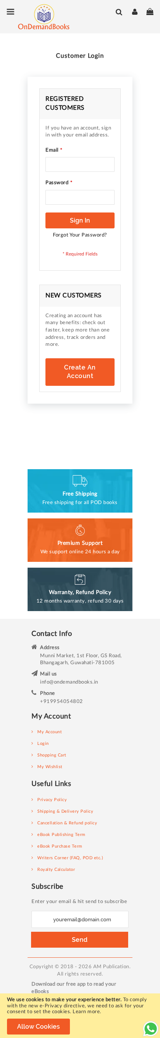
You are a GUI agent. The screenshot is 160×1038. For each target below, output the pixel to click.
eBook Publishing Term (61, 834)
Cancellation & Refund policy (67, 823)
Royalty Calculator (56, 869)
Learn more (86, 1011)
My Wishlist (50, 767)
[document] (80, 1016)
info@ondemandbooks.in (69, 682)
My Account (49, 732)
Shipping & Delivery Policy (65, 811)
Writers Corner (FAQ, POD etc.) (70, 858)
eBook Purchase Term (59, 846)
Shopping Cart (51, 755)
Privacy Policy (52, 800)
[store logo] (38, 16)
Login (43, 743)
